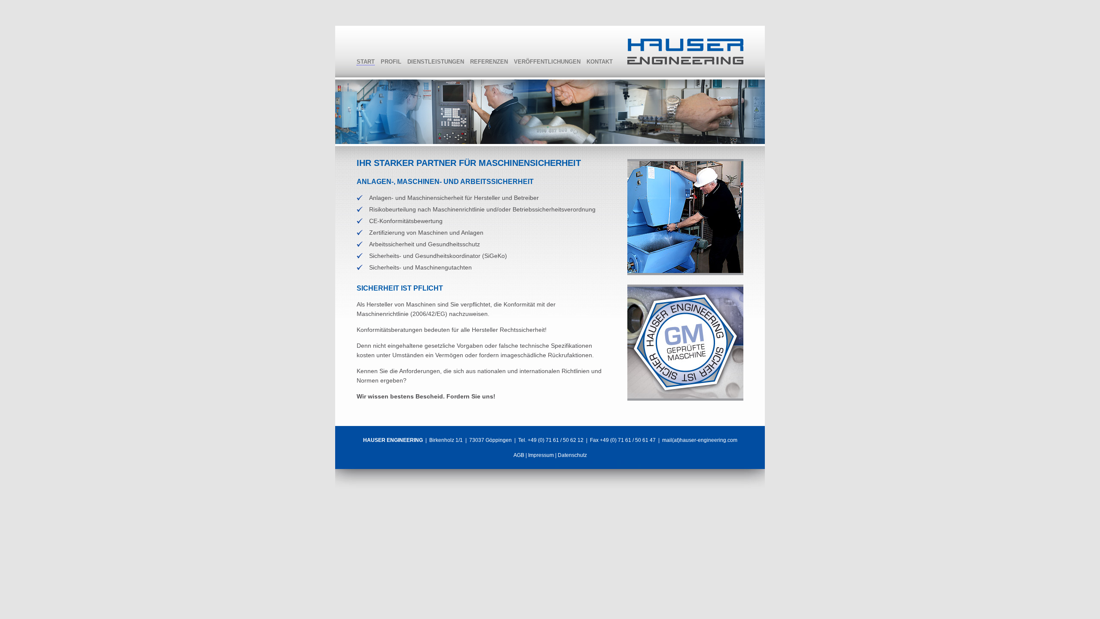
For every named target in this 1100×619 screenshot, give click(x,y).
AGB (518, 455)
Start (366, 61)
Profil (391, 61)
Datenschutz (572, 455)
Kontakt (600, 61)
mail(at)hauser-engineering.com (699, 440)
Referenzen (489, 61)
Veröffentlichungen (547, 61)
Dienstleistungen (435, 61)
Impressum (541, 455)
